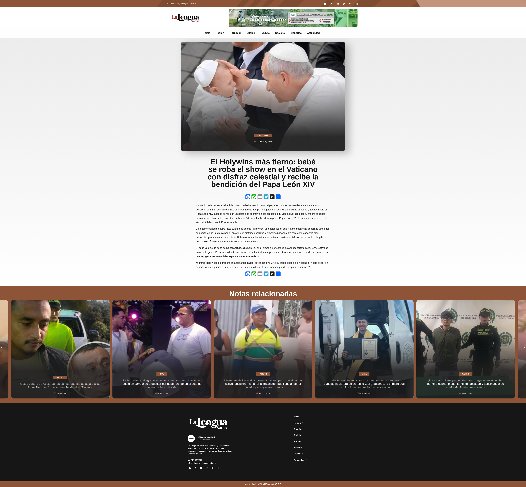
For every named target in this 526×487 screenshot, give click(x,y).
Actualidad (313, 33)
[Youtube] (337, 3)
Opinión (236, 33)
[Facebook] (325, 3)
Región (220, 33)
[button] (221, 33)
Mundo (266, 33)
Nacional (280, 33)
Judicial (251, 33)
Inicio (207, 33)
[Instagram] (356, 3)
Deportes (296, 33)
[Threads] (350, 3)
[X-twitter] (331, 3)
